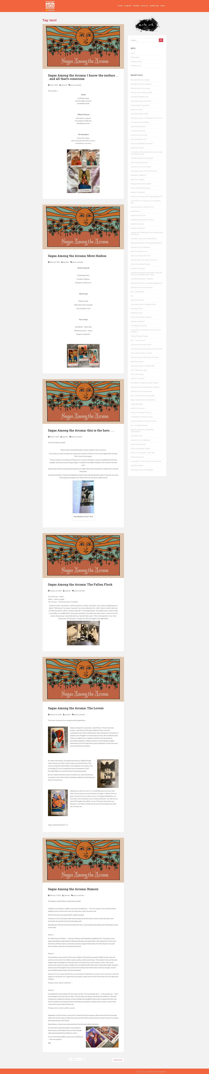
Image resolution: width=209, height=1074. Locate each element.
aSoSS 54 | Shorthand (138, 126)
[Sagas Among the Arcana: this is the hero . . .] (83, 401)
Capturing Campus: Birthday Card (142, 207)
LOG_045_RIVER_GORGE (139, 114)
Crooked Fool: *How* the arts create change (146, 461)
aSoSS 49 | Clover (137, 313)
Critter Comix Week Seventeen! (142, 143)
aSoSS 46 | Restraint (138, 408)
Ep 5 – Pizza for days (137, 291)
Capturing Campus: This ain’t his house (144, 171)
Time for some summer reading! (141, 92)
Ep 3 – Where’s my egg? (139, 370)
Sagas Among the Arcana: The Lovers (76, 708)
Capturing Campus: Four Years (141, 101)
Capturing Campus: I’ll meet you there (144, 421)
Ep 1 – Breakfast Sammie (139, 425)
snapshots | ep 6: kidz (138, 215)
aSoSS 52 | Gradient (137, 179)
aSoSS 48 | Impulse (137, 361)
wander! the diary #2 (138, 268)
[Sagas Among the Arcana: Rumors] (83, 860)
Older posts (117, 1060)
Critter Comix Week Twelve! (140, 448)
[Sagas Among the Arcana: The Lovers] (83, 679)
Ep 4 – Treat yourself (138, 340)
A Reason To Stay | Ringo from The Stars (144, 357)
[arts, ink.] (50, 4)
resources (144, 5)
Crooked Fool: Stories (138, 131)
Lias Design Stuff (136, 308)
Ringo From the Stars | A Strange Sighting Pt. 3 (147, 196)
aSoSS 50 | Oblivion (137, 300)
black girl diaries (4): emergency (141, 84)
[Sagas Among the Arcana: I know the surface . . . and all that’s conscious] (83, 46)
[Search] (161, 40)
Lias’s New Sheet (136, 436)
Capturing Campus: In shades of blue (143, 304)
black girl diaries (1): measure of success (144, 260)
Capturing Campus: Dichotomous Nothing (145, 387)
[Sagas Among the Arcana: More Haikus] (83, 227)
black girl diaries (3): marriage (140, 88)
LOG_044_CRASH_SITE (139, 139)
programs (128, 5)
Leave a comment (75, 85)
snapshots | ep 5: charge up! (140, 247)
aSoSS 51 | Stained (137, 224)
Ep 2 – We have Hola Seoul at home (143, 395)
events (120, 5)
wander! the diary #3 (138, 228)
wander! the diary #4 (138, 192)
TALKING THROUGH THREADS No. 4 (144, 239)
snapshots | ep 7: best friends (141, 167)
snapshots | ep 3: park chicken (141, 344)
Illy (132, 296)
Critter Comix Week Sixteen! (140, 188)
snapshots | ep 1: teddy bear (140, 440)
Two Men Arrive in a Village (140, 122)
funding (136, 5)
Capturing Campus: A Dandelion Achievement (146, 118)
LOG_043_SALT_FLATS (139, 325)
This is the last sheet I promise (141, 353)
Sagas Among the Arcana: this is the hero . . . (81, 430)
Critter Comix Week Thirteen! (141, 412)
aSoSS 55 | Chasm (137, 109)
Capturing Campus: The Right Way (142, 366)
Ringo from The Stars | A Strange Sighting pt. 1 (147, 283)
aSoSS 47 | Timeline (137, 378)
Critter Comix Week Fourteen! (141, 317)
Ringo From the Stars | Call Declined (143, 400)
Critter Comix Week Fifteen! (140, 264)
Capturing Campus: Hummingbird (142, 470)
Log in (133, 53)
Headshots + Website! (138, 175)
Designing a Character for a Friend (142, 220)
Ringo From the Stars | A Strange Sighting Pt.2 (146, 243)
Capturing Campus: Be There (141, 256)
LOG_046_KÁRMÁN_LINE (139, 97)
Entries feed (135, 57)
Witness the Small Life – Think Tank (143, 453)
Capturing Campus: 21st (139, 135)
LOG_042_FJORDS (137, 465)
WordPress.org (136, 66)
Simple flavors (135, 211)
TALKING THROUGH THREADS (142, 158)
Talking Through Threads (139, 336)
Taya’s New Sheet (137, 404)
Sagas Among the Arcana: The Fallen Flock (80, 584)
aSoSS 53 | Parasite (137, 148)
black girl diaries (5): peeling (140, 80)
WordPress (163, 1072)
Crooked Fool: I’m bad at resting (141, 417)
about (162, 5)
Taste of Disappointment (139, 162)
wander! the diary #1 (138, 321)
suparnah (64, 85)
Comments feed (136, 61)
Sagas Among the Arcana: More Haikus (77, 256)
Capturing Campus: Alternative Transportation (147, 349)
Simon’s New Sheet (137, 374)
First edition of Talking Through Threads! (145, 383)
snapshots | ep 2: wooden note (141, 391)
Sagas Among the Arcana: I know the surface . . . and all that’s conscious (83, 77)
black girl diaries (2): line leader (141, 184)
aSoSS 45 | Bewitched (138, 444)
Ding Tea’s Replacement (139, 251)
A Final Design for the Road (140, 105)
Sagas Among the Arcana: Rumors (73, 889)
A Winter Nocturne (137, 457)
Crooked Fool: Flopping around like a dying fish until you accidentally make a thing (146, 273)
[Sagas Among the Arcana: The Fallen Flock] (83, 555)
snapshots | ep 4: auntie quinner (142, 287)
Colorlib (150, 1072)
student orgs (154, 5)
